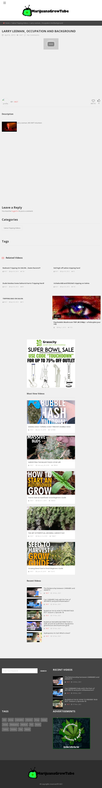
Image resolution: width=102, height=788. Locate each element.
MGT (16, 102)
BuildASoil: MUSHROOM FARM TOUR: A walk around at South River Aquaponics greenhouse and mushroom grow (59, 623)
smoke (13, 729)
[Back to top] (94, 782)
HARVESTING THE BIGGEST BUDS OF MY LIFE (44, 462)
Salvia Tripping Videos (20, 23)
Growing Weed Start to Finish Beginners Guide (45, 568)
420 (4, 720)
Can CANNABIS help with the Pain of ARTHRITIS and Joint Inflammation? (57, 600)
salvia (5, 729)
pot (31, 724)
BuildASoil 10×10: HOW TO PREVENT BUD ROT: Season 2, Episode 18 (59, 612)
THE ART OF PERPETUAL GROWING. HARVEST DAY (46, 533)
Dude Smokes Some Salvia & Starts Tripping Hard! (23, 283)
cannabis (19, 720)
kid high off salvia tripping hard (67, 268)
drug (37, 720)
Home (7, 23)
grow (5, 724)
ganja (44, 720)
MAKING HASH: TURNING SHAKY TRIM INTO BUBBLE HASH (49, 427)
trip (20, 729)
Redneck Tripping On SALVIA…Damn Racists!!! (21, 268)
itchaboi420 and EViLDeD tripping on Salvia (71, 283)
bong (11, 720)
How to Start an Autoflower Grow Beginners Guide (47, 497)
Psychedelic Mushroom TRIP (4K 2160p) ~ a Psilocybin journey (77, 323)
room (38, 724)
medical (24, 724)
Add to (93, 103)
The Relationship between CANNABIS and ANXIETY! (59, 589)
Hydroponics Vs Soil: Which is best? (57, 633)
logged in (15, 211)
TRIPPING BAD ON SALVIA (13, 298)
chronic (29, 720)
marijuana (14, 724)
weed (27, 729)
